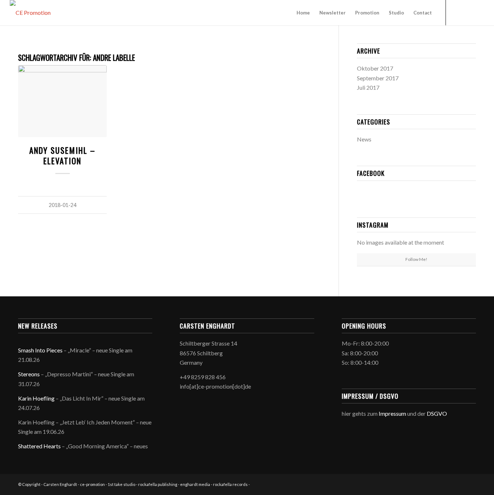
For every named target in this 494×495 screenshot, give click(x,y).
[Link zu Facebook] (457, 12)
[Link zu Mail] (478, 12)
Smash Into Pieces (40, 350)
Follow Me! (416, 259)
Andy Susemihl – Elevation (62, 155)
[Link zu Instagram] (468, 12)
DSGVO (437, 413)
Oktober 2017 (375, 68)
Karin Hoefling (36, 398)
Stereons (29, 374)
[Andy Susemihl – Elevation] (62, 101)
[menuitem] (303, 12)
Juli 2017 (368, 87)
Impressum (392, 413)
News (364, 139)
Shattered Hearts (39, 446)
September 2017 (378, 78)
